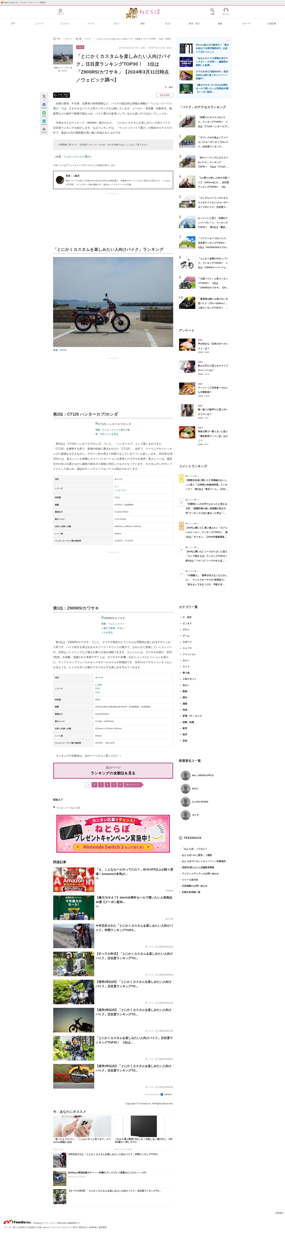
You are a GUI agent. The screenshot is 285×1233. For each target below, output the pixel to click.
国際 (185, 703)
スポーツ (187, 642)
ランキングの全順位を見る (113, 773)
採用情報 (93, 1227)
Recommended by (152, 1094)
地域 (142, 23)
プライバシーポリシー (61, 1227)
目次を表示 (165, 95)
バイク (80, 47)
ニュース (39, 23)
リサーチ (246, 23)
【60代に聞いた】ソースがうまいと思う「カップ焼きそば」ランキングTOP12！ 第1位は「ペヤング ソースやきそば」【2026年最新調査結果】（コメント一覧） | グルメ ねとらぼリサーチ (208, 560)
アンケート (187, 330)
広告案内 (31, 1227)
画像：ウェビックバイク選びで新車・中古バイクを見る (112, 628)
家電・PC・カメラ (192, 716)
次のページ (132, 784)
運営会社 (83, 1227)
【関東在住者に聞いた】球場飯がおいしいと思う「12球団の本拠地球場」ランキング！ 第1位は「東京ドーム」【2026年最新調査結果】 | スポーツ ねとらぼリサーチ (206, 489)
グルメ (116, 23)
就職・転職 (188, 722)
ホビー (186, 660)
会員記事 (272, 23)
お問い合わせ (43, 1227)
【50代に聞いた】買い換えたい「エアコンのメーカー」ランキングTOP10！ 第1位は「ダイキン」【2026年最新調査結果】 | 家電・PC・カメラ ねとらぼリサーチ (207, 536)
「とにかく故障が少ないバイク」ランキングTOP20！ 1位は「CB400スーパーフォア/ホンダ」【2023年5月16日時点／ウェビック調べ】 (213, 267)
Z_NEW (98, 685)
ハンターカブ (120, 490)
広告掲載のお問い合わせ (193, 885)
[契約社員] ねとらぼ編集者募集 (196, 867)
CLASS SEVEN (200, 801)
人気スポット (189, 679)
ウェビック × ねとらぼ (68, 807)
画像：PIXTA (59, 350)
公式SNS (21, 1227)
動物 (220, 23)
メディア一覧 (9, 1227)
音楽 (185, 740)
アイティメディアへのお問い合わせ (199, 873)
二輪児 (170, 87)
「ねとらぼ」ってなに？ (193, 848)
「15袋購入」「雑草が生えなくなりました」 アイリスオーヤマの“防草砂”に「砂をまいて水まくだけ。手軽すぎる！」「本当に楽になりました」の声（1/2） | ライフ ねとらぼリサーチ (206, 584)
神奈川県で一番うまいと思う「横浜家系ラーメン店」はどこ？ (213, 436)
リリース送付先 (188, 879)
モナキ (195, 815)
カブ (116, 486)
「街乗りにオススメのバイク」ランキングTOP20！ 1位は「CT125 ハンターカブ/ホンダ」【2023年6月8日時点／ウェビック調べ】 (213, 126)
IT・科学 (187, 617)
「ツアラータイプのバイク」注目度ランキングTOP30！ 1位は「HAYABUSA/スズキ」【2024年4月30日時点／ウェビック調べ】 (213, 247)
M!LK (195, 788)
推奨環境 (103, 1227)
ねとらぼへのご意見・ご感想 (195, 855)
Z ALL (97, 692)
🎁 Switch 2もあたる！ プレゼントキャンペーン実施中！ (24, 2)
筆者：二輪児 (73, 175)
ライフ (186, 666)
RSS (75, 1227)
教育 (185, 728)
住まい (168, 23)
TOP (13, 23)
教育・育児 (194, 23)
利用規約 (279, 1213)
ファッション (189, 654)
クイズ (90, 23)
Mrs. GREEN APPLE (203, 775)
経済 (185, 734)
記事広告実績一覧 (189, 892)
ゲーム (186, 635)
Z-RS (97, 688)
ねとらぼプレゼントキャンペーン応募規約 (202, 861)
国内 (185, 697)
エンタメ (65, 23)
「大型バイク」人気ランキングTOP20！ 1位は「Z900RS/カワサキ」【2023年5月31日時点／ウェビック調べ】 (213, 287)
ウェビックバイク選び (77, 156)
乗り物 (186, 672)
